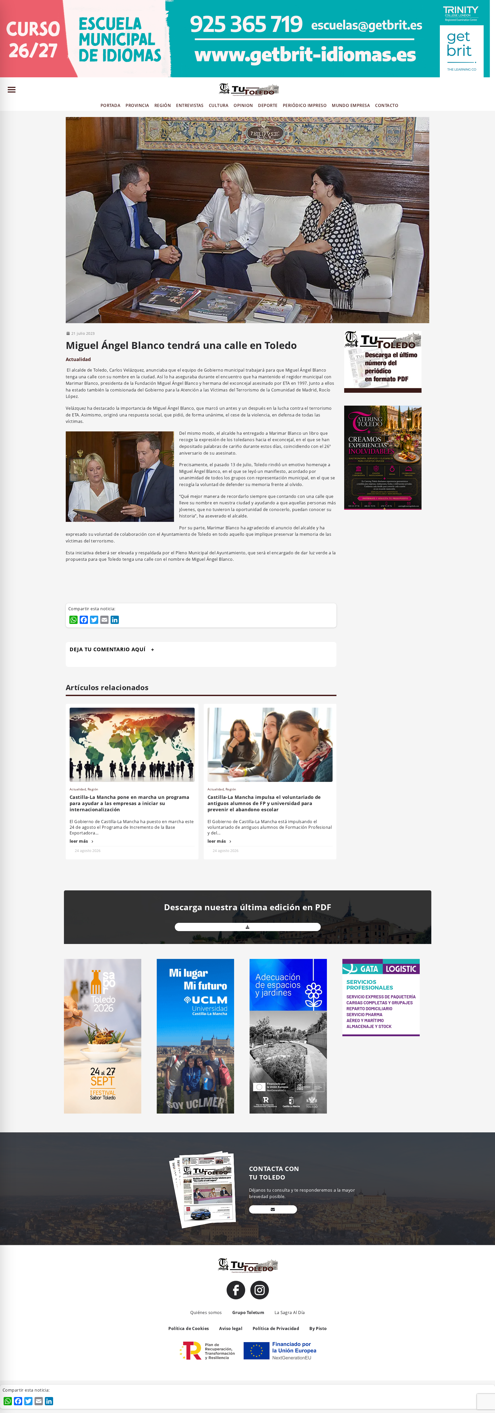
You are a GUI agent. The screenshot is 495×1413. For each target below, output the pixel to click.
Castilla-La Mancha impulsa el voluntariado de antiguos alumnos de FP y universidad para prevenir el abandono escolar (264, 803)
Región (93, 789)
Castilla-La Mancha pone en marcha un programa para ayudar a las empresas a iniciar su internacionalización (129, 803)
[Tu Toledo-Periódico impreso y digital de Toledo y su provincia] (249, 90)
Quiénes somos (206, 1312)
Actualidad (78, 359)
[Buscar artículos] (488, 91)
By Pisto (318, 1328)
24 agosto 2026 (88, 850)
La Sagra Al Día (290, 1312)
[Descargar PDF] (248, 927)
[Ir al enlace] (236, 1290)
